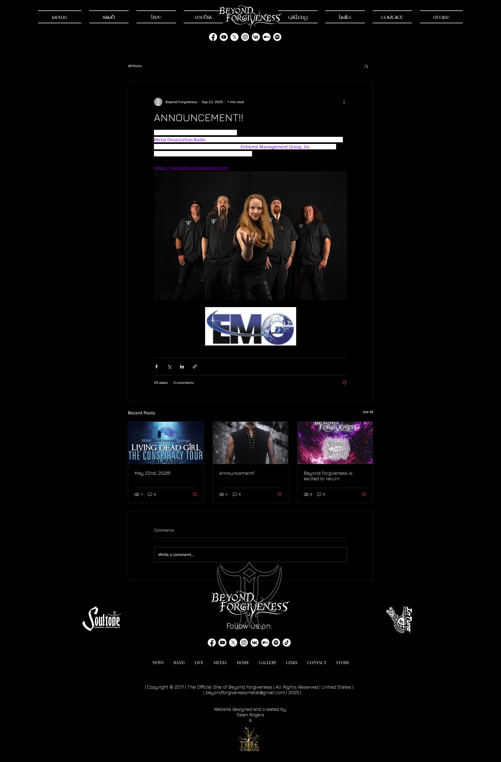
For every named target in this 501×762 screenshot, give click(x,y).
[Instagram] (245, 37)
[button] (366, 66)
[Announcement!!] (250, 443)
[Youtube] (224, 37)
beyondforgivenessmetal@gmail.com (245, 692)
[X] (234, 37)
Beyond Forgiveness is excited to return (328, 475)
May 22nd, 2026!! (152, 473)
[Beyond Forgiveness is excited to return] (335, 443)
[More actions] (344, 102)
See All (368, 412)
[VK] (256, 37)
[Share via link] (194, 366)
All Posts (135, 66)
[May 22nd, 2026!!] (166, 443)
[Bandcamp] (267, 37)
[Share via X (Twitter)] (169, 366)
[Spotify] (277, 37)
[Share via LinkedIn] (182, 366)
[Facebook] (213, 37)
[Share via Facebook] (156, 366)
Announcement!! (236, 473)
